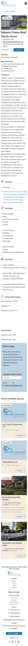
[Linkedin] (18, 642)
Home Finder (14, 597)
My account (14, 600)
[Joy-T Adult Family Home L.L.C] (14, 412)
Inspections (5, 306)
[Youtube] (12, 642)
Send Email (6, 50)
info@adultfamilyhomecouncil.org (14, 620)
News (14, 585)
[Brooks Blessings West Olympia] (14, 485)
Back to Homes (10, 11)
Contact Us (14, 587)
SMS (17, 592)
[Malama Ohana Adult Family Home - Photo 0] (14, 22)
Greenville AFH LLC (10, 462)
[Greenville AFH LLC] (14, 450)
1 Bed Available (7, 524)
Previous (4, 25)
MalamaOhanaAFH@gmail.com (13, 42)
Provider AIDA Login (14, 602)
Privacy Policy (14, 604)
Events (14, 583)
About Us (14, 581)
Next (24, 25)
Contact (20, 435)
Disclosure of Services (8, 310)
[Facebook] (9, 642)
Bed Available (6, 405)
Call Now (18, 50)
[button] (26, 3)
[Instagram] (15, 642)
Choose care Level (12, 374)
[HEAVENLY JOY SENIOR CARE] (14, 531)
